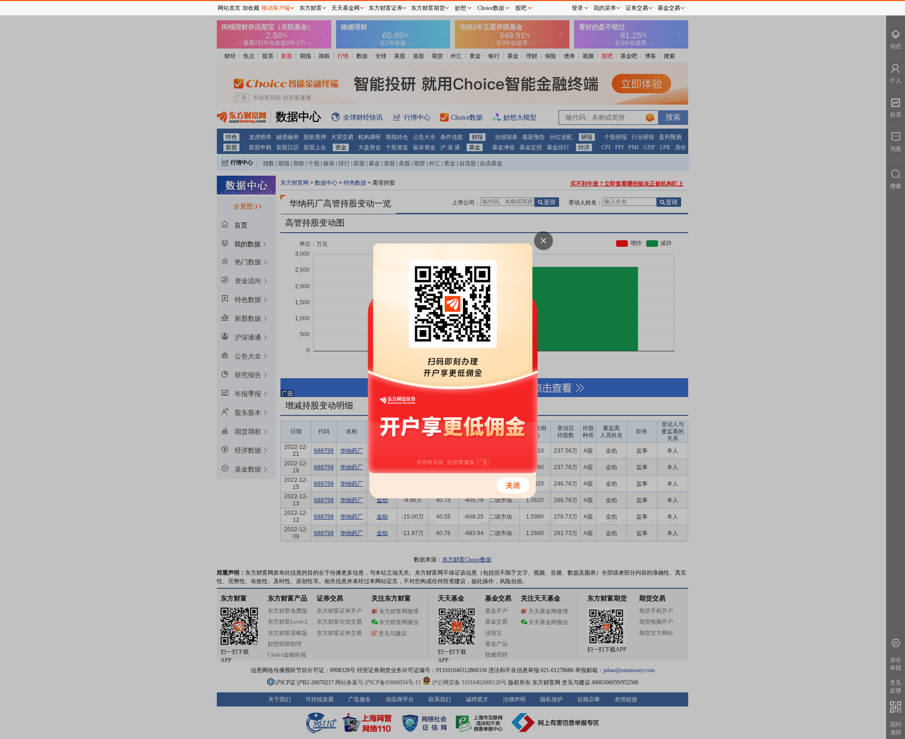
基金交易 (669, 8)
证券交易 (636, 8)
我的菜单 (604, 8)
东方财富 (310, 8)
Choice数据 (490, 8)
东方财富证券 (386, 8)
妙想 (460, 8)
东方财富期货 (428, 8)
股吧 (521, 8)
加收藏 (250, 8)
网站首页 (229, 8)
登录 (577, 8)
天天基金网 (345, 8)
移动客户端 (276, 8)
